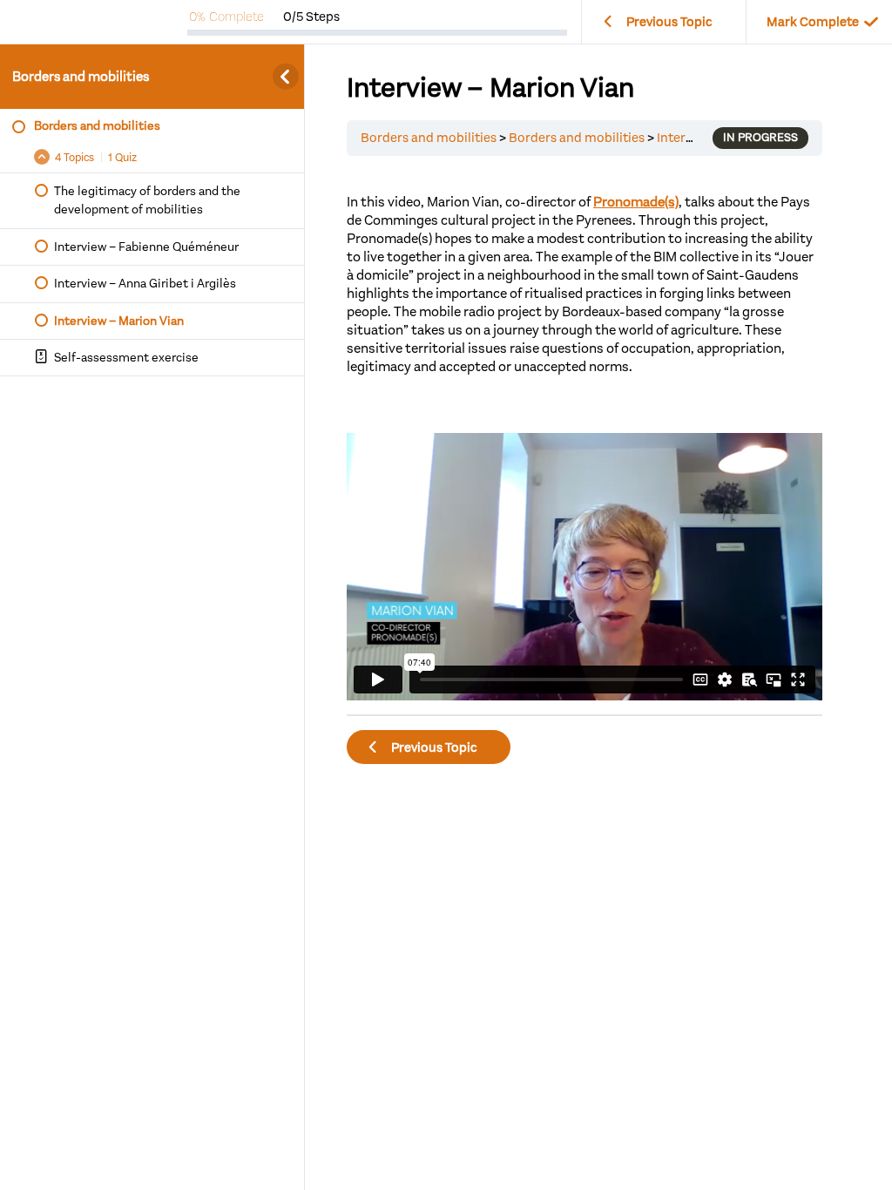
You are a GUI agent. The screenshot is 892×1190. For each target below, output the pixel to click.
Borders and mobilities (80, 76)
